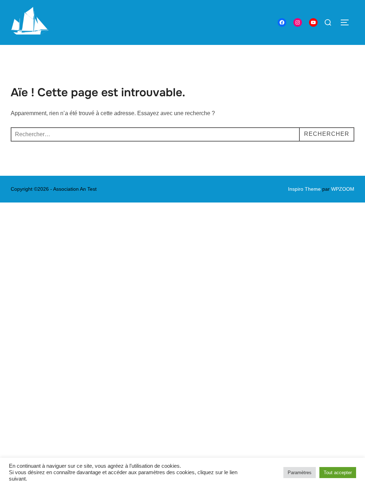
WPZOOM (342, 189)
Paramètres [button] (300, 472)
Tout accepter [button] (338, 472)
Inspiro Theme (304, 189)
